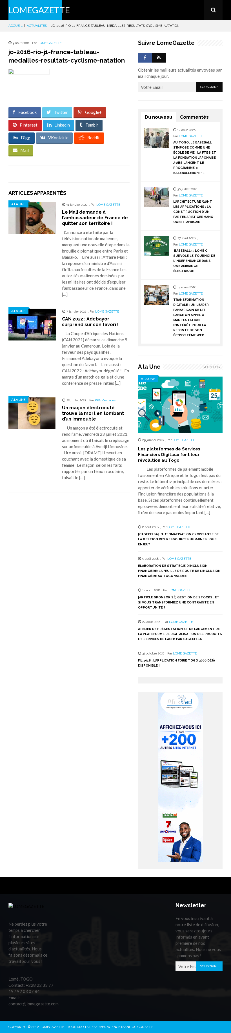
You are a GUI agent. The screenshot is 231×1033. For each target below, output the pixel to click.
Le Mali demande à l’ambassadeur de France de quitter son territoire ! (95, 217)
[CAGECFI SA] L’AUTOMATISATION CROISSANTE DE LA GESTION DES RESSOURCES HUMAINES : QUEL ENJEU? (178, 539)
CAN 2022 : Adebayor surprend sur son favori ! (90, 321)
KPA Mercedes (105, 400)
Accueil (15, 26)
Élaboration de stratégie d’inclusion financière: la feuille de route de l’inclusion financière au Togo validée (179, 571)
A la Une (18, 204)
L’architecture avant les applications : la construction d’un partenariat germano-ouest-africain (194, 212)
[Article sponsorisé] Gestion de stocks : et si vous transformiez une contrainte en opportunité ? (178, 602)
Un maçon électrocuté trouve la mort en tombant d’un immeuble (93, 413)
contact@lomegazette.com (33, 1003)
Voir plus (211, 367)
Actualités (37, 26)
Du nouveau (158, 117)
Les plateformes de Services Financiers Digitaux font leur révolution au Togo (169, 454)
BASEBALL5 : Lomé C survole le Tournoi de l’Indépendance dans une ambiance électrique (194, 261)
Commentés (194, 117)
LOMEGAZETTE (39, 10)
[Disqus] (69, 576)
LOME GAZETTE (50, 43)
